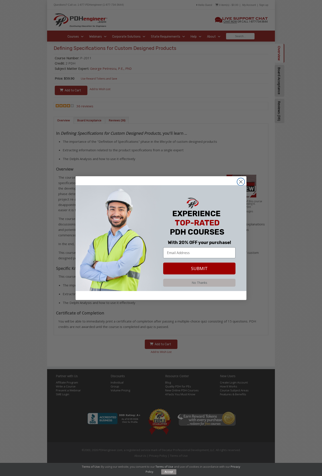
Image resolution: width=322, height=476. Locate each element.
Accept (169, 471)
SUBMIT (199, 268)
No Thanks (199, 283)
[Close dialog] (241, 182)
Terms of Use (164, 467)
